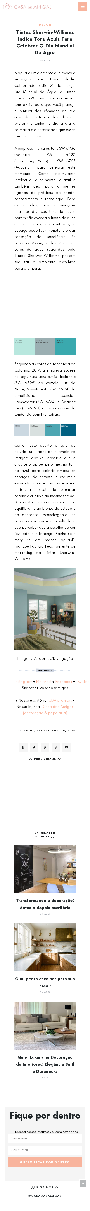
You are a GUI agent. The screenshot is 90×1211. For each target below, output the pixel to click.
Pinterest (44, 682)
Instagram (23, 682)
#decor (58, 730)
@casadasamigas (45, 1196)
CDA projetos (60, 700)
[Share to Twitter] (34, 747)
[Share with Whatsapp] (56, 747)
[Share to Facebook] (23, 747)
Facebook (63, 682)
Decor (45, 25)
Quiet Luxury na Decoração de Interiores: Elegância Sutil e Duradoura (45, 1064)
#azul (29, 730)
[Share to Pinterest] (45, 747)
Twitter (82, 682)
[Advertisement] (45, 305)
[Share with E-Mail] (66, 747)
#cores (43, 730)
